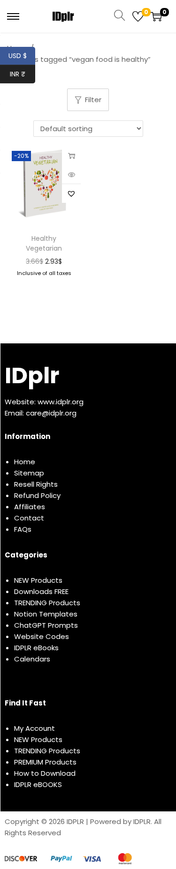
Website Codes (41, 636)
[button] (71, 193)
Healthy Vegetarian (44, 243)
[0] (138, 16)
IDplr (32, 375)
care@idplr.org (51, 413)
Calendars (32, 659)
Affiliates (29, 507)
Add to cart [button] (71, 155)
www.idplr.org (61, 402)
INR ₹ (22, 74)
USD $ (21, 55)
